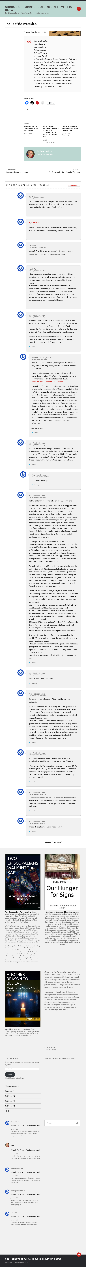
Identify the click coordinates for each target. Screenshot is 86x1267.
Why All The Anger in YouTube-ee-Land (25, 1125)
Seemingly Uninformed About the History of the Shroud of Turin (70, 128)
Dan (12, 1145)
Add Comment (73, 185)
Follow (10, 1074)
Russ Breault (34, 222)
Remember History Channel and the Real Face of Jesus (31, 128)
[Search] (77, 1123)
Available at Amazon (12, 1029)
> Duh (7, 1111)
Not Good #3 (10, 1101)
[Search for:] (62, 1123)
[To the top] (79, 1254)
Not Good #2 (10, 1096)
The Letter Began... (12, 1086)
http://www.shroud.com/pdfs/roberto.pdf (47, 382)
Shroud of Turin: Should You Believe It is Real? (38, 8)
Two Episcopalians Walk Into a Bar (18, 912)
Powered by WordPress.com (16, 1263)
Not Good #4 (10, 1106)
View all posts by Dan (45, 154)
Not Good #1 (9, 1091)
